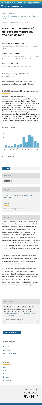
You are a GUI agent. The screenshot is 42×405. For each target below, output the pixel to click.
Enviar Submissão (12, 333)
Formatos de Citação (14, 320)
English (6, 367)
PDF (7, 168)
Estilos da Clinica (13, 6)
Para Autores (7, 350)
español (6, 371)
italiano (6, 377)
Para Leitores (7, 347)
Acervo (11, 14)
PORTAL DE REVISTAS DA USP (11, 3)
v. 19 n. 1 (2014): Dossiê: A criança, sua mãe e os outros (20, 17)
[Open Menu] (2, 6)
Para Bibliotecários (9, 353)
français (6, 374)
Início (4, 14)
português (7, 380)
